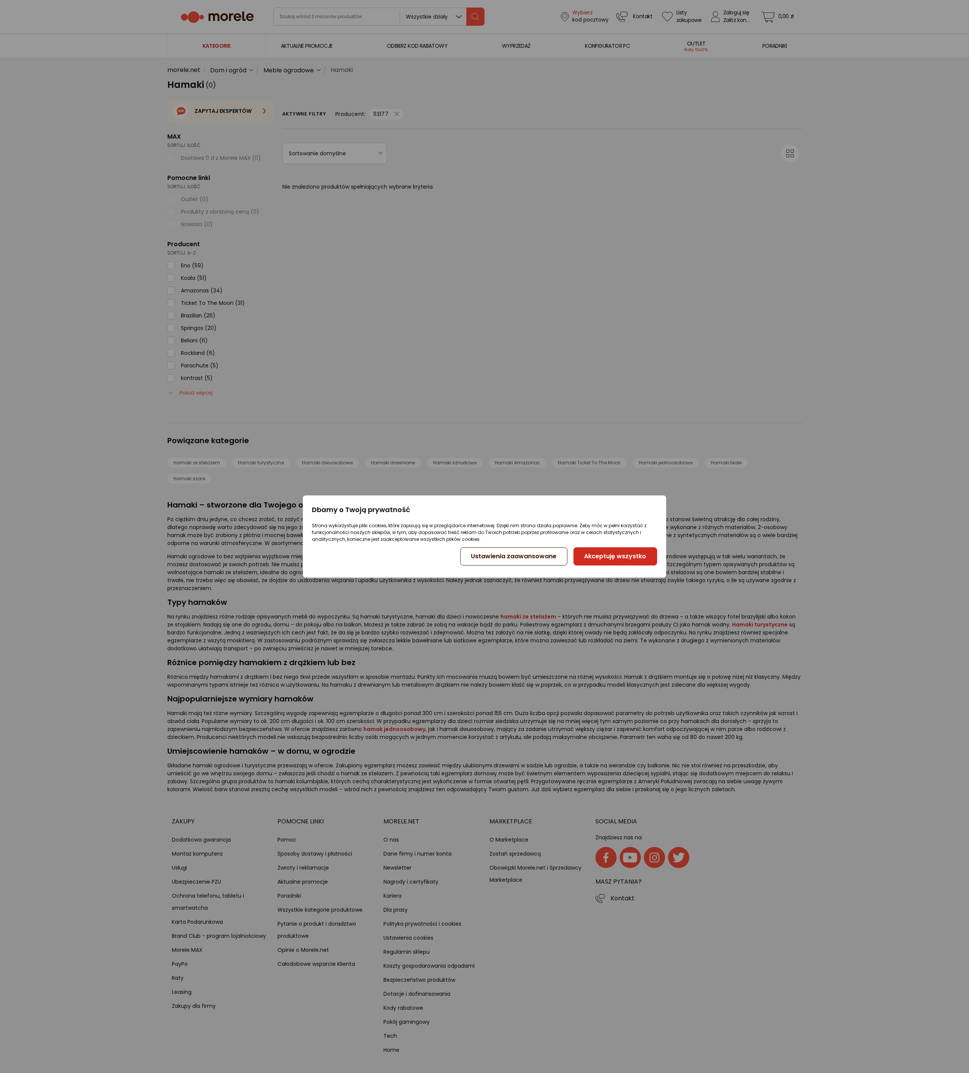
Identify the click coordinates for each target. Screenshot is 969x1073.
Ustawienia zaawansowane (513, 556)
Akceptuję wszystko (615, 556)
